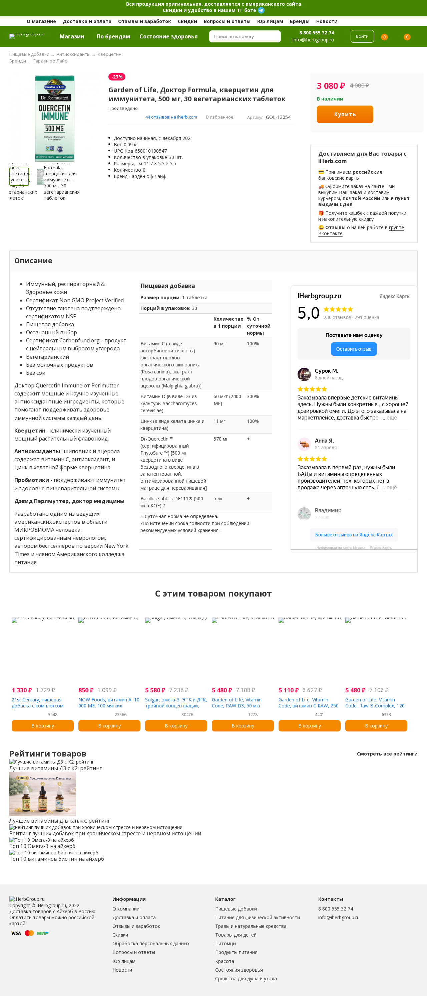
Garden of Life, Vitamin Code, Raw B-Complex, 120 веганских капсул (375, 705)
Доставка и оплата (87, 21)
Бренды (300, 21)
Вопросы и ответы (227, 21)
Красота (224, 961)
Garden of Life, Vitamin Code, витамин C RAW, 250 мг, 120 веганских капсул (309, 705)
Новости (327, 21)
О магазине (41, 21)
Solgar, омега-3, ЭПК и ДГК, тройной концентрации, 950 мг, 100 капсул (176, 705)
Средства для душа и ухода (246, 978)
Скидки (187, 21)
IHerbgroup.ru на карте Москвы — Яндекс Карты (354, 547)
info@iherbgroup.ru (339, 917)
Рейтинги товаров (47, 754)
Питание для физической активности (257, 917)
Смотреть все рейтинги (387, 754)
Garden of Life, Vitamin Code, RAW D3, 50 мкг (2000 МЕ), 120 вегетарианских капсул (238, 708)
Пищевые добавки (236, 908)
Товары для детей (236, 935)
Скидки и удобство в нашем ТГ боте (209, 10)
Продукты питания (236, 952)
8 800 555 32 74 (316, 32)
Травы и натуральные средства (251, 926)
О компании (125, 908)
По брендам (113, 36)
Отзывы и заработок (144, 21)
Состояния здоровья (239, 970)
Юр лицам (270, 21)
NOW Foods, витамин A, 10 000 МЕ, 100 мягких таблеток (108, 705)
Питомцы (225, 943)
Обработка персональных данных (150, 943)
